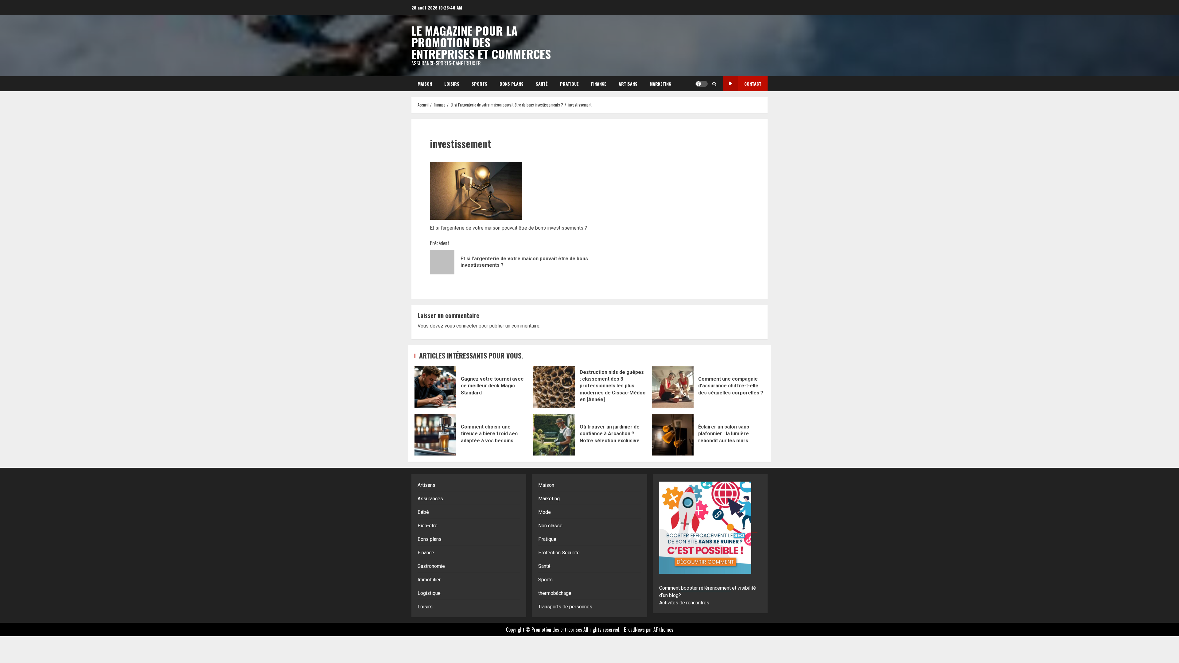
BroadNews (634, 629)
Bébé (423, 512)
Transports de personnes (565, 607)
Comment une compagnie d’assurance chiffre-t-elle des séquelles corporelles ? (673, 387)
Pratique (569, 83)
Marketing (660, 83)
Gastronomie (431, 566)
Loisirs (451, 83)
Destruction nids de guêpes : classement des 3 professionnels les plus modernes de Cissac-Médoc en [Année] (554, 387)
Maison (425, 83)
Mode (544, 512)
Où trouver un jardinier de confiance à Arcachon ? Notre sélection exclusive (554, 435)
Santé (542, 83)
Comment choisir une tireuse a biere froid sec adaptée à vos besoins (435, 435)
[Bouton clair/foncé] (701, 84)
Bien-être (428, 526)
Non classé (550, 526)
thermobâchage (554, 593)
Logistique (429, 593)
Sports (479, 83)
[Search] (714, 84)
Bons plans (511, 83)
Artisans (628, 83)
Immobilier (429, 580)
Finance (598, 83)
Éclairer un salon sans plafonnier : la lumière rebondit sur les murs (673, 435)
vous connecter (461, 326)
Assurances (430, 499)
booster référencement (706, 588)
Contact (752, 83)
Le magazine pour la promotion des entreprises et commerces (481, 42)
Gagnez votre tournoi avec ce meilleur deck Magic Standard (435, 387)
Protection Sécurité (559, 553)
